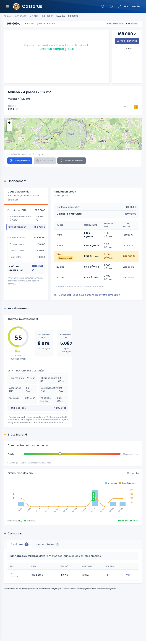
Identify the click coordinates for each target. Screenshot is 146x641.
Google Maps (22, 160)
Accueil (8, 16)
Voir (128, 574)
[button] (9, 122)
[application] (73, 498)
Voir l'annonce (128, 41)
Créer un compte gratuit (57, 49)
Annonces (20, 16)
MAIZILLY (34, 16)
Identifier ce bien (73, 160)
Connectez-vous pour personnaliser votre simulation (89, 295)
